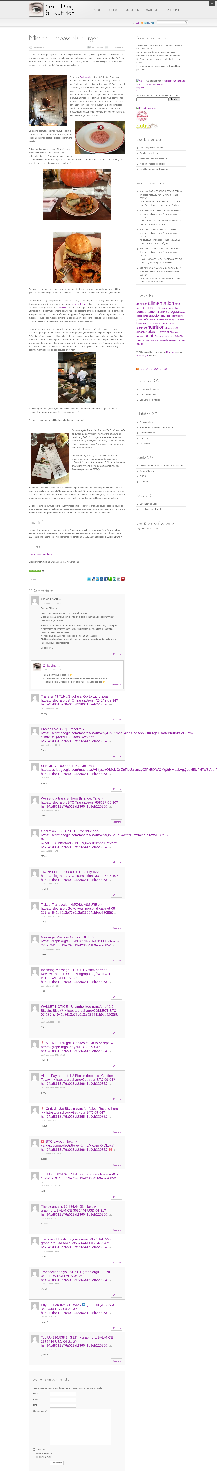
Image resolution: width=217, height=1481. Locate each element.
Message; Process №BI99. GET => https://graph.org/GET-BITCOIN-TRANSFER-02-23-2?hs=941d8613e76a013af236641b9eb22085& (80, 941)
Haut (137, 23)
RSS (142, 23)
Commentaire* (40, 1411)
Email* (36, 1399)
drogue (173, 311)
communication (170, 308)
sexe (179, 336)
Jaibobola (144, 482)
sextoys (140, 340)
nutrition (156, 327)
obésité (168, 328)
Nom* (35, 1394)
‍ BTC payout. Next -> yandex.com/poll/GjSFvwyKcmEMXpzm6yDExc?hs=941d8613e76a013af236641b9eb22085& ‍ (77, 1145)
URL (35, 1405)
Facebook (148, 23)
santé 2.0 (160, 337)
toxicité (153, 340)
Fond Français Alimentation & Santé (156, 427)
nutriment (141, 328)
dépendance (142, 316)
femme (160, 315)
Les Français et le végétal (151, 148)
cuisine (162, 311)
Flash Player (142, 355)
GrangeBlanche (147, 471)
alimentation (161, 303)
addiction (141, 303)
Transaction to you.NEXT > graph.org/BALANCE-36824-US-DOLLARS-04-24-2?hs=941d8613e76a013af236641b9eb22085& (78, 1276)
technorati (110, 579)
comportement (146, 311)
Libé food (144, 438)
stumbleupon (114, 579)
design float (97, 579)
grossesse (155, 319)
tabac (147, 340)
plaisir (153, 331)
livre (138, 323)
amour (178, 303)
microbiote (156, 323)
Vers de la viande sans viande (153, 158)
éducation (169, 340)
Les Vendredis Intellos (150, 400)
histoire (165, 320)
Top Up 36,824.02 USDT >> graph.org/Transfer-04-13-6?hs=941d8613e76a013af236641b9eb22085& (79, 1176)
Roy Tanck (171, 352)
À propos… (175, 10)
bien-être (141, 308)
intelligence (173, 320)
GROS (143, 476)
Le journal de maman (150, 389)
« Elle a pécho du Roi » (155, 224)
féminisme (178, 316)
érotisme (179, 340)
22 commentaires (117, 47)
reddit (118, 579)
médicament (168, 323)
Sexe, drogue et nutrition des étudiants (162, 205)
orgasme (141, 332)
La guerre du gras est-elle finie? (159, 262)
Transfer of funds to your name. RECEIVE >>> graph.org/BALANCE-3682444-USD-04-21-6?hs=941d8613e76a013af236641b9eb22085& (76, 1243)
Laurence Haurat (147, 433)
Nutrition (132, 10)
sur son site (61, 307)
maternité (146, 323)
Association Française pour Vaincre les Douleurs (162, 465)
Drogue (113, 10)
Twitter (89, 579)
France (169, 316)
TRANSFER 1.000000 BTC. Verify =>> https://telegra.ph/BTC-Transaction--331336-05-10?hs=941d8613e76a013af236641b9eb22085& (79, 876)
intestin (181, 320)
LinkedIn (152, 23)
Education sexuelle (148, 504)
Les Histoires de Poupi (150, 509)
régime (140, 336)
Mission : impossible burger (152, 164)
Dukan (182, 312)
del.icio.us (93, 579)
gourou (139, 320)
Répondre (117, 654)
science (169, 336)
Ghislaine (50, 665)
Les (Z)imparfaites (148, 394)
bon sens (154, 308)
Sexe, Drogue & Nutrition (54, 9)
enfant (152, 315)
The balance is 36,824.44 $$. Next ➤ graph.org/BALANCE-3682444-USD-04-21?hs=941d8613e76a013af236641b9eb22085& (74, 1210)
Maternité (153, 10)
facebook (106, 579)
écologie (160, 340)
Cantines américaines (150, 153)
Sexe (97, 10)
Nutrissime (145, 443)
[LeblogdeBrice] (153, 368)
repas (176, 332)
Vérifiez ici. (162, 84)
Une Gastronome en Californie (154, 169)
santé (150, 335)
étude (139, 344)
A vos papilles (146, 422)
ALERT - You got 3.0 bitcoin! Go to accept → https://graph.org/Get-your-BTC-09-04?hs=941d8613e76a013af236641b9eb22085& (77, 1047)
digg (101, 579)
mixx (123, 579)
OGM (175, 328)
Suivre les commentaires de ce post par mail (44, 1453)
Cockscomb (85, 77)
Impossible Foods (80, 304)
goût (145, 319)
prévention (166, 332)
